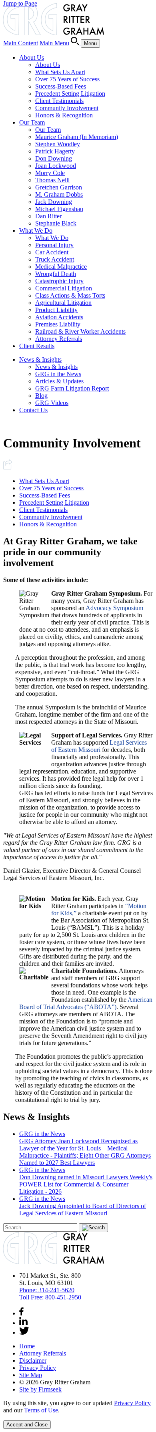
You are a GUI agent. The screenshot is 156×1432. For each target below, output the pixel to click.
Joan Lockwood (55, 165)
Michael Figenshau (59, 208)
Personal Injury (54, 245)
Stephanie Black (55, 223)
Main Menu (54, 43)
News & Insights (40, 359)
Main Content (20, 43)
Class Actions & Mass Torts (70, 295)
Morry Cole (50, 172)
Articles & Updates (59, 381)
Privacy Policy (37, 1367)
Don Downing (53, 158)
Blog (41, 395)
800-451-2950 (50, 1297)
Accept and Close (27, 1425)
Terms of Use (41, 1410)
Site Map (30, 1375)
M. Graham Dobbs (59, 194)
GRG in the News (58, 374)
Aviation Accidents (59, 317)
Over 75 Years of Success (67, 79)
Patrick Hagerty (55, 151)
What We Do (35, 230)
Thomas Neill (52, 180)
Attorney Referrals (58, 338)
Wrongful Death (55, 273)
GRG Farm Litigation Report (72, 388)
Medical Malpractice (61, 266)
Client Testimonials (59, 100)
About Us (31, 57)
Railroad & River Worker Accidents (80, 331)
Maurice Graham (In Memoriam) (76, 136)
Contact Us (33, 410)
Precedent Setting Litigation (70, 93)
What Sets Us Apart (60, 71)
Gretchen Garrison (58, 187)
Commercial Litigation (63, 288)
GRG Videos (51, 402)
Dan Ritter (48, 216)
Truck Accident (54, 259)
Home (27, 1346)
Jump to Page (20, 3)
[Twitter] (24, 1332)
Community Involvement (66, 108)
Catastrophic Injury (59, 281)
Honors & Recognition (64, 115)
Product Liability (56, 309)
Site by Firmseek (40, 1389)
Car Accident (51, 252)
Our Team (32, 122)
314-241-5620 (46, 1290)
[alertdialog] (78, 1414)
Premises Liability (57, 324)
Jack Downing (53, 201)
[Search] (76, 43)
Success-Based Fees (60, 86)
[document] (78, 1407)
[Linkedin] (23, 1322)
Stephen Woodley (57, 144)
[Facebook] (21, 1313)
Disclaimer (32, 1360)
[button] (7, 467)
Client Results (36, 345)
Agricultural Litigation (63, 302)
